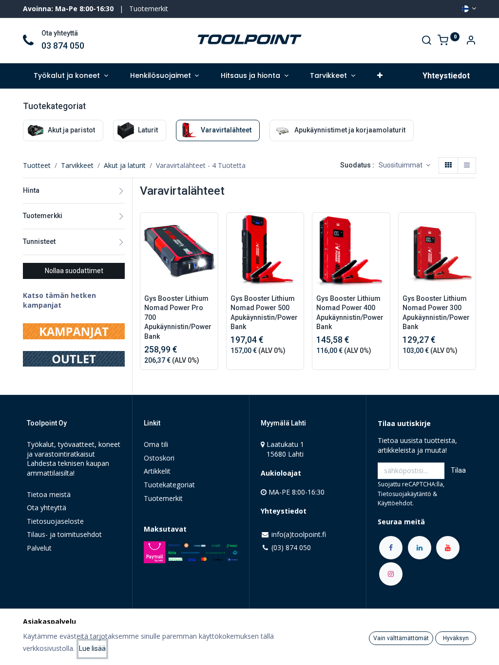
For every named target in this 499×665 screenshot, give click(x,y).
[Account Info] (470, 41)
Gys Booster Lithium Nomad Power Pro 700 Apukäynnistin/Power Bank (177, 317)
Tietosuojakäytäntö (404, 494)
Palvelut (39, 548)
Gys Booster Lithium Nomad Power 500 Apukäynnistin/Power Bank (264, 313)
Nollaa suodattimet (74, 271)
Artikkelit (157, 471)
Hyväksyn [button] (456, 638)
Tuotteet (37, 165)
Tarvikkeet (77, 165)
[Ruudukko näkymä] (448, 165)
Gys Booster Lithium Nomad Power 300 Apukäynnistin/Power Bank (436, 313)
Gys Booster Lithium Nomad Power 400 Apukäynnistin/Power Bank (350, 313)
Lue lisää (92, 648)
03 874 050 (62, 46)
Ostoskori (159, 457)
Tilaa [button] (458, 470)
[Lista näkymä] (467, 165)
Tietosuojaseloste (55, 521)
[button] (379, 76)
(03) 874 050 (291, 547)
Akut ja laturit (125, 165)
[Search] (426, 41)
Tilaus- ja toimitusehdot (64, 534)
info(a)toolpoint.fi (298, 534)
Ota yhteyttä (46, 507)
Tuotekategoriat (169, 484)
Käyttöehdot (395, 503)
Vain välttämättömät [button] (401, 638)
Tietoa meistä (49, 494)
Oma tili (156, 444)
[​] (391, 547)
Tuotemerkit (148, 8)
